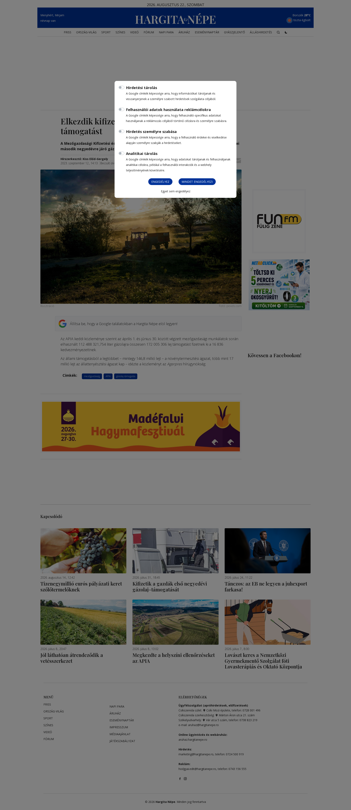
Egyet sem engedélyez (175, 191)
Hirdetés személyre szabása (151, 131)
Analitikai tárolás (141, 153)
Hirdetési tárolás (141, 87)
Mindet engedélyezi (197, 182)
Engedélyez (160, 182)
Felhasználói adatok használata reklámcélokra (168, 109)
